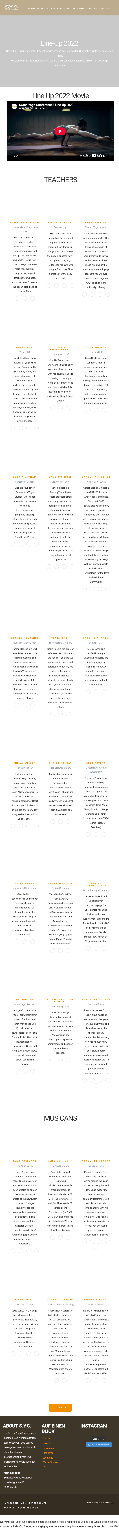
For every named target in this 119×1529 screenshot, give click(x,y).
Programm (57, 8)
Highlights (33, 8)
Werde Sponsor (50, 1462)
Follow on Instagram (100, 1445)
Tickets (60, 1408)
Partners (93, 8)
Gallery (81, 8)
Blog (102, 8)
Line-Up (45, 8)
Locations (70, 8)
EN (107, 8)
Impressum (11, 1503)
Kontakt (9, 1508)
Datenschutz (38, 1503)
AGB (23, 1503)
